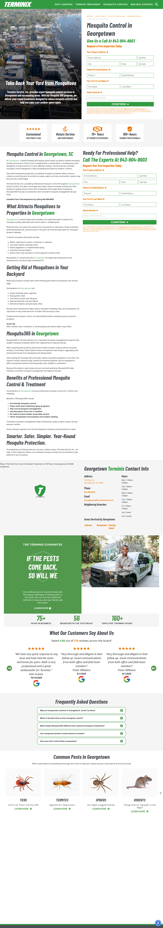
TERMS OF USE (128, 109)
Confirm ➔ (120, 104)
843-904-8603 (89, 492)
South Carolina (116, 16)
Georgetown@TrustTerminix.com (98, 500)
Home (18, 4)
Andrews (88, 525)
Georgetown (134, 16)
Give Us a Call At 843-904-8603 (111, 40)
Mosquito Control (115, 4)
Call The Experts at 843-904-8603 (115, 159)
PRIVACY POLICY (140, 109)
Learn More (41, 608)
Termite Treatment (88, 4)
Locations (100, 16)
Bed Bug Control (142, 4)
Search (157, 4)
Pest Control (64, 4)
